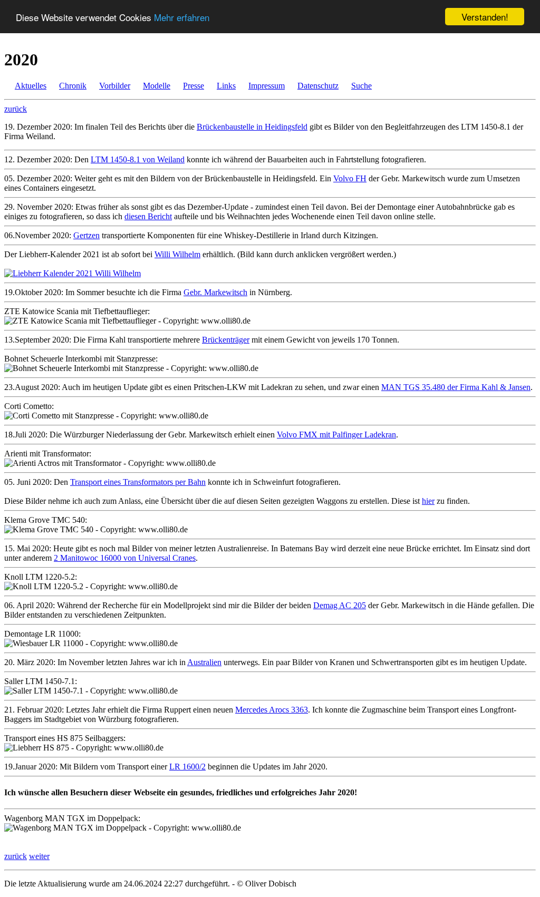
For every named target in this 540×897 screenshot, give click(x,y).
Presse (193, 85)
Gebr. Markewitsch (215, 292)
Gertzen (86, 235)
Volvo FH (350, 178)
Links (226, 85)
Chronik (72, 85)
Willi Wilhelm (177, 254)
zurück (15, 108)
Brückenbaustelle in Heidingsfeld (252, 126)
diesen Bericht (148, 216)
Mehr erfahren (181, 17)
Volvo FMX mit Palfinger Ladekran (336, 434)
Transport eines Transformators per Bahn (138, 481)
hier (428, 500)
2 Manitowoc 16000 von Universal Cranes (125, 557)
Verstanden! (484, 16)
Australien (204, 662)
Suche (361, 85)
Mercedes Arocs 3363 (271, 709)
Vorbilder (114, 85)
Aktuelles (30, 85)
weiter (39, 856)
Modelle (156, 85)
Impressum (266, 85)
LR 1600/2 (187, 766)
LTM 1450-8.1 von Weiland (138, 159)
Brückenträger (225, 339)
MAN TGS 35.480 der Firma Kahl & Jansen (456, 387)
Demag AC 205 (339, 605)
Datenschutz (318, 85)
